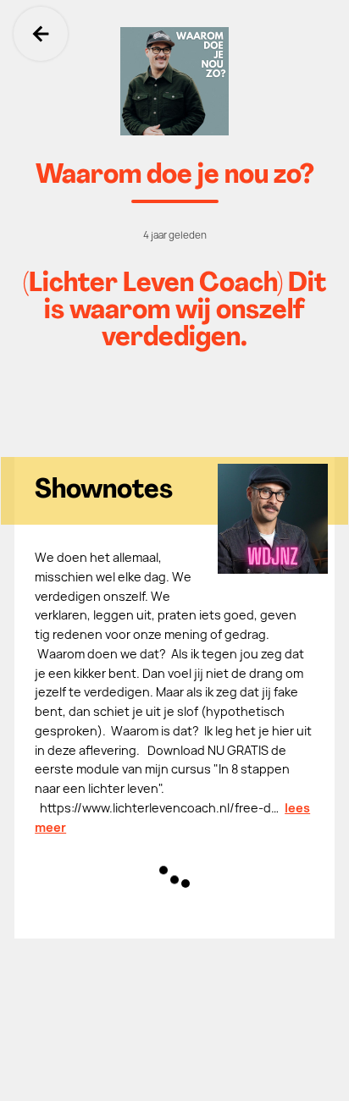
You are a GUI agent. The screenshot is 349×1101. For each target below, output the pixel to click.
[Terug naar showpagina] (174, 81)
